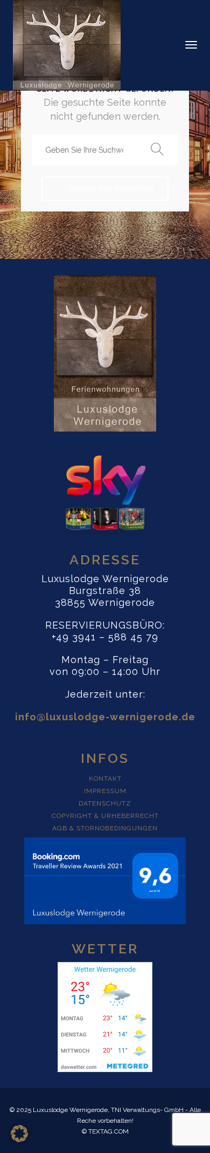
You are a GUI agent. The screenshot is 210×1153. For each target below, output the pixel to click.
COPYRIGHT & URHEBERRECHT (105, 816)
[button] (19, 1133)
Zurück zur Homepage (109, 189)
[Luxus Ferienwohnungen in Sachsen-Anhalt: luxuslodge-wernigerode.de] (67, 44)
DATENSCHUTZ (105, 803)
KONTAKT (105, 778)
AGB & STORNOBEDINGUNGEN (105, 828)
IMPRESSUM (105, 791)
